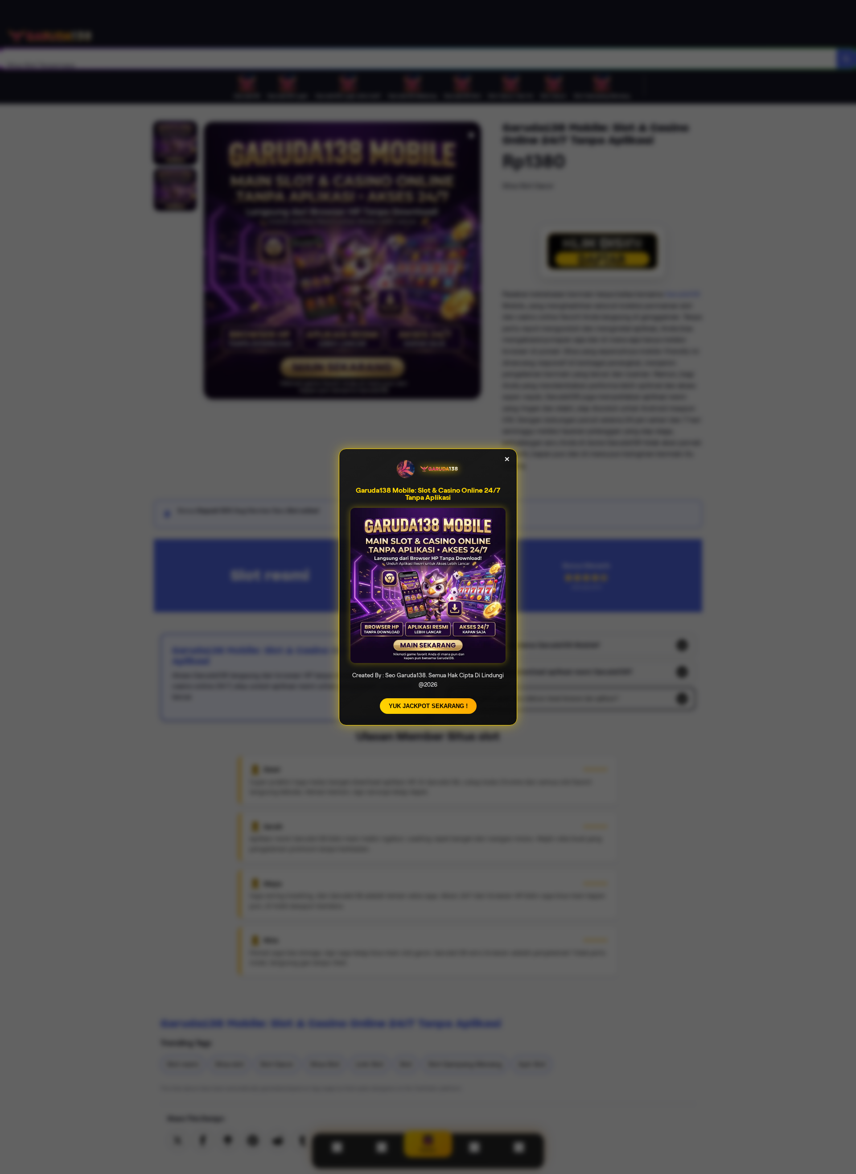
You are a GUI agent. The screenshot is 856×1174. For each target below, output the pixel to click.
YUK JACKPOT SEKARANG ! (428, 706)
